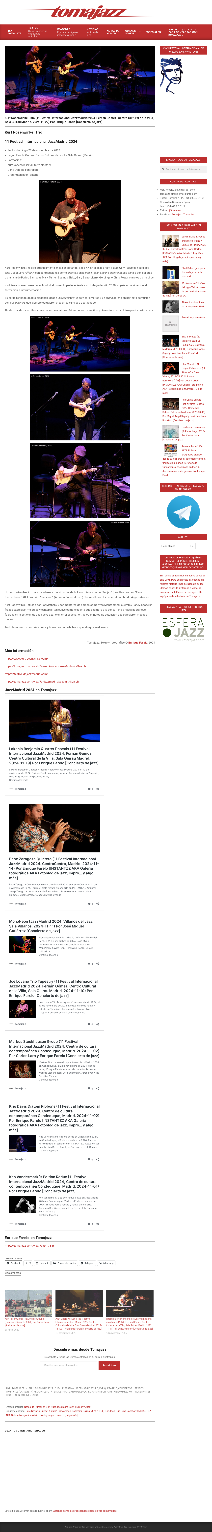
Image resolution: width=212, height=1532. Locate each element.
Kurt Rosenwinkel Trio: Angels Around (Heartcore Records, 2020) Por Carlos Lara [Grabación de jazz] (27, 1322)
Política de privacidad (75, 1526)
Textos (139, 1388)
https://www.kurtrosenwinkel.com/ (26, 658)
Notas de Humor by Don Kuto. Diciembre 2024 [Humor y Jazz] (57, 1406)
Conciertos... (126, 1388)
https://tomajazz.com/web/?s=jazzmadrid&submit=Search (42, 681)
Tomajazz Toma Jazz (184, 214)
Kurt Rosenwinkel (117, 1391)
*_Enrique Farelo (107, 1388)
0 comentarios (30, 1395)
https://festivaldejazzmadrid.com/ (26, 674)
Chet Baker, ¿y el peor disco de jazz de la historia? (193, 272)
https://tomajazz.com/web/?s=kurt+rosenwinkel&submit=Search (45, 666)
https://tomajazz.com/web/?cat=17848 (30, 1245)
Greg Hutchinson (95, 1391)
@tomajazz (175, 210)
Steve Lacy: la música (193, 317)
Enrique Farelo (137, 642)
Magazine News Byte (114, 1526)
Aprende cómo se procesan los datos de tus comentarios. (85, 1510)
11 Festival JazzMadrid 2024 (79, 1388)
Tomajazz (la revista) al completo (27, 1391)
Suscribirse (109, 1365)
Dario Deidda (76, 1391)
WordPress (142, 1526)
